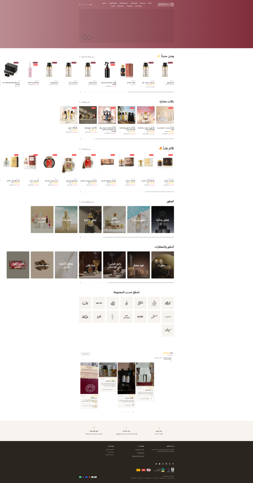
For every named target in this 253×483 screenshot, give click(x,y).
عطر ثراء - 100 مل (131, 82)
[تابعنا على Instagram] (166, 464)
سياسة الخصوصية (162, 478)
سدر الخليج (172, 80)
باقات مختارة (120, 6)
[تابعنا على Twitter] (170, 464)
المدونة (113, 6)
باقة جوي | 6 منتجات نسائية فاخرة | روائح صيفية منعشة (146, 128)
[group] (126, 26)
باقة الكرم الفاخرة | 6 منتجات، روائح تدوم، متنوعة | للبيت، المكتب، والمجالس (108, 129)
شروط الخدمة (155, 478)
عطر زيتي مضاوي (93, 82)
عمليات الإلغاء (133, 478)
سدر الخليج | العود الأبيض (150, 179)
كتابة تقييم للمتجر (85, 353)
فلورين (115, 80)
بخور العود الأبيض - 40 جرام (148, 181)
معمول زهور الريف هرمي (71, 181)
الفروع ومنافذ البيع (110, 449)
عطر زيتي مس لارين (73, 82)
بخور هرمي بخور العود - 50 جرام (108, 181)
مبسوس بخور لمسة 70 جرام (51, 181)
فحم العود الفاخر (123, 3)
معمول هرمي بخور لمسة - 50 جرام (89, 181)
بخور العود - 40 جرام (130, 181)
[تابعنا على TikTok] (163, 464)
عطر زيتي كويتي (170, 82)
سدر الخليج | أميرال (171, 179)
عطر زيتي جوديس (54, 82)
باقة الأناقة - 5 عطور (72, 128)
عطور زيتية (129, 6)
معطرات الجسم (138, 6)
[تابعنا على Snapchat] (159, 464)
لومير (96, 126)
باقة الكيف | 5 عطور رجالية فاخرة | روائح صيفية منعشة (127, 128)
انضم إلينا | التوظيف (109, 454)
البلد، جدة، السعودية (139, 449)
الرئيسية (149, 3)
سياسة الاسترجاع (171, 478)
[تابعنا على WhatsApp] (156, 464)
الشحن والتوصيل (148, 478)
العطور (104, 3)
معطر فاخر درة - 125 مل (33, 82)
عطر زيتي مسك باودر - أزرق (148, 82)
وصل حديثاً (142, 3)
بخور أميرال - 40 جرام (169, 181)
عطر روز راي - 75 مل (34, 181)
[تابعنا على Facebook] (173, 464)
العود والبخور (134, 3)
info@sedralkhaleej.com (138, 456)
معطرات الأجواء (113, 3)
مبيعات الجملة (111, 452)
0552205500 (140, 453)
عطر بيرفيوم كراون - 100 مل (13, 181)
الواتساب (118, 434)
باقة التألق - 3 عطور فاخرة (91, 128)
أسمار (19, 80)
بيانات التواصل (140, 478)
